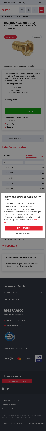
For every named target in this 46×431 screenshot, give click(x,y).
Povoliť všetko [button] (24, 228)
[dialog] (23, 215)
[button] (23, 233)
